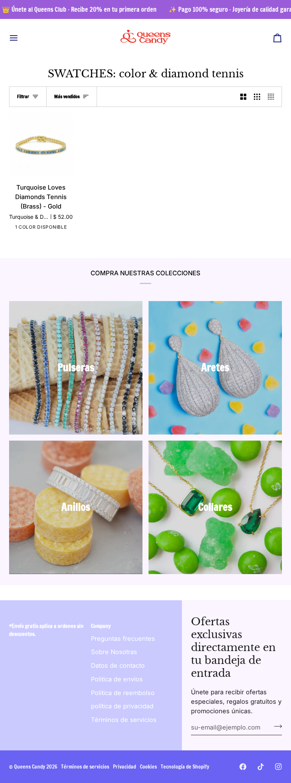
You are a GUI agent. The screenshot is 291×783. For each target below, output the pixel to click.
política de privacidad (122, 706)
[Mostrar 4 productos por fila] (273, 97)
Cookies (148, 766)
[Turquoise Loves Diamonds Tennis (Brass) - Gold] (41, 145)
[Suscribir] (275, 726)
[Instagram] (278, 766)
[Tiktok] (261, 766)
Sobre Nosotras (114, 652)
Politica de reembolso (123, 693)
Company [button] (101, 626)
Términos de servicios (123, 719)
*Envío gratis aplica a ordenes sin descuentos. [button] (46, 630)
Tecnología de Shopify (185, 766)
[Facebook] (242, 766)
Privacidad (124, 766)
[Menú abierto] (20, 37)
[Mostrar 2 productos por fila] (243, 97)
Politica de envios (117, 679)
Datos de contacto (118, 665)
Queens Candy (29, 766)
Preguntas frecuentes (123, 638)
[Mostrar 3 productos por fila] (257, 97)
